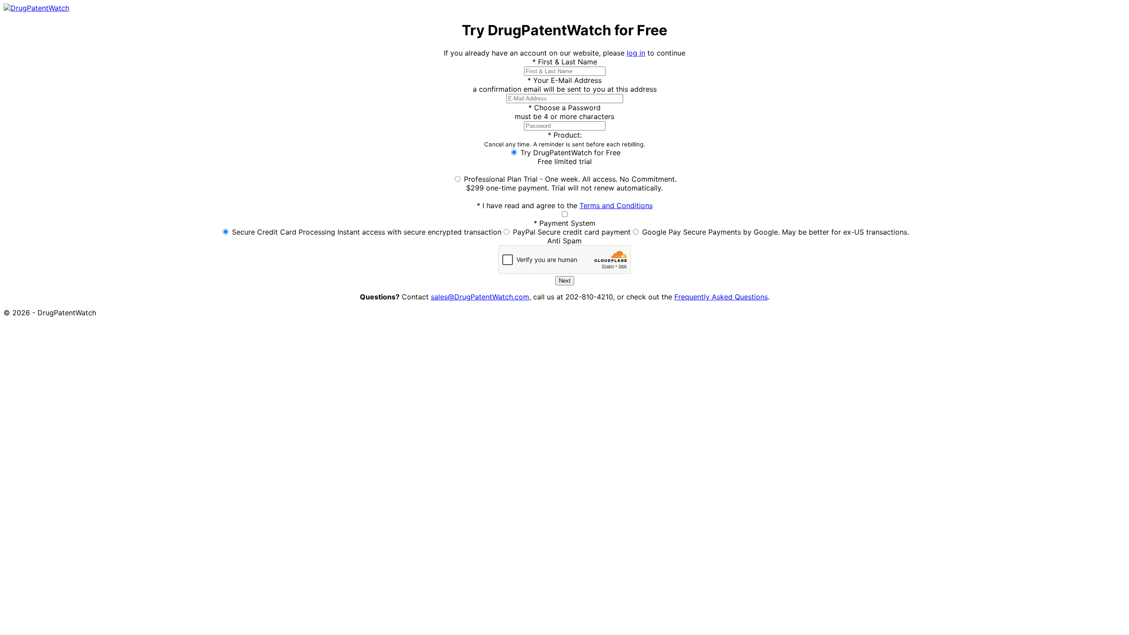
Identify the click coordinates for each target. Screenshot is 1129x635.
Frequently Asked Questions (721, 296)
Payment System (564, 223)
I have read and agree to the (565, 205)
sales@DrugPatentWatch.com (480, 296)
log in (636, 53)
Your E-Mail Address (564, 80)
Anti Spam (564, 240)
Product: (564, 139)
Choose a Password (564, 107)
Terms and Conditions (616, 205)
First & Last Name (564, 61)
